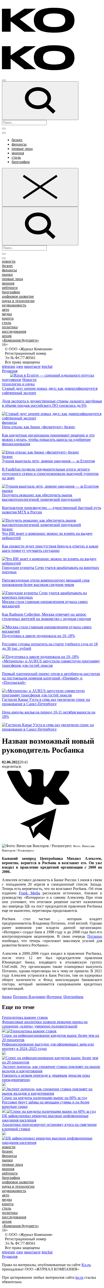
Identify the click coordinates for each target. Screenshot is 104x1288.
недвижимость (14, 305)
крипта (8, 318)
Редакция (9, 371)
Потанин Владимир (29, 997)
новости (8, 261)
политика (10, 327)
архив (7, 336)
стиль (16, 157)
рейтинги (10, 288)
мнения (18, 153)
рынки (7, 274)
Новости (29, 380)
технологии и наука (18, 384)
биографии (21, 162)
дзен (19, 366)
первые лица (22, 149)
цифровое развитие (18, 296)
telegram (8, 366)
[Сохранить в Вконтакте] (38, 804)
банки (7, 997)
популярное (11, 380)
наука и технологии (18, 301)
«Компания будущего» (20, 340)
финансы (19, 144)
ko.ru (79, 1277)
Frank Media (29, 893)
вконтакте (32, 366)
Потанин (94, 936)
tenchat (47, 366)
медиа (7, 314)
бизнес (17, 140)
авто (5, 309)
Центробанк (73, 997)
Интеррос (54, 997)
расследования (14, 331)
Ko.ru (86, 1265)
